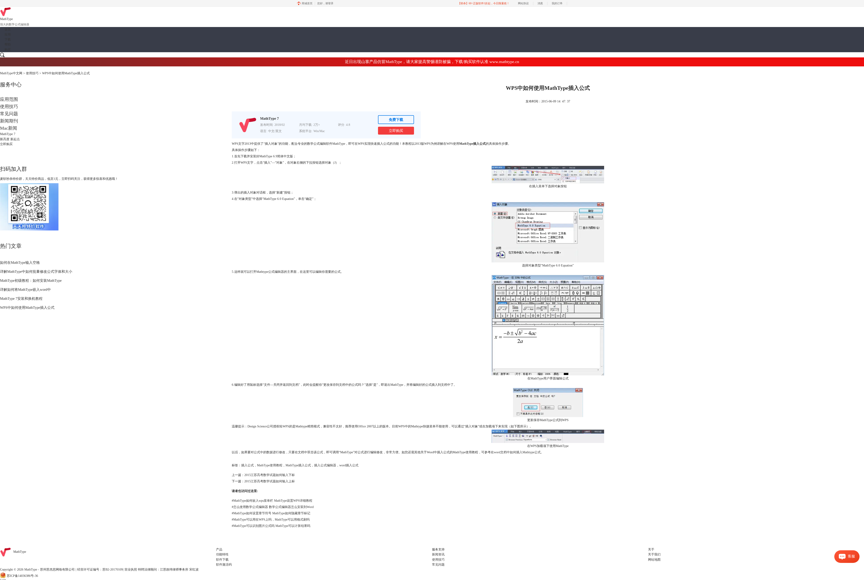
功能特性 (222, 554)
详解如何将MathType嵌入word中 (25, 289)
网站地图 (654, 559)
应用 (7, 34)
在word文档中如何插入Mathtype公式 (516, 452)
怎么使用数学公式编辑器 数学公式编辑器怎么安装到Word (273, 507)
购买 (7, 49)
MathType (19, 551)
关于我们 (654, 554)
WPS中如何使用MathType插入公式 (27, 307)
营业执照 (130, 569)
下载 (7, 39)
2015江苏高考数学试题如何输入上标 (269, 481)
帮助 (7, 44)
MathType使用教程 (269, 465)
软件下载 (222, 559)
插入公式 (247, 465)
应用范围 (9, 99)
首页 (7, 29)
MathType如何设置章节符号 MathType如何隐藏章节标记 (271, 513)
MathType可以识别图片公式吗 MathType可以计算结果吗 (271, 526)
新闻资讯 (438, 554)
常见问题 (9, 113)
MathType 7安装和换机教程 (21, 298)
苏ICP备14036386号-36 (22, 576)
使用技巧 (32, 73)
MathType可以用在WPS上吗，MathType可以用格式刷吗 (271, 519)
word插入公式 (348, 465)
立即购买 (396, 131)
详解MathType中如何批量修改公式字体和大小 (36, 271)
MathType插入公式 (298, 465)
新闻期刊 (9, 120)
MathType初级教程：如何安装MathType (31, 280)
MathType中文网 (11, 73)
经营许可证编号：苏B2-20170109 (100, 569)
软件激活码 (224, 564)
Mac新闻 (8, 128)
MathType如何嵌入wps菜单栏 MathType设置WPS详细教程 (272, 500)
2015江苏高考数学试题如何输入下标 (269, 475)
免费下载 (396, 120)
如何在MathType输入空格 (20, 262)
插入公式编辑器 (325, 465)
